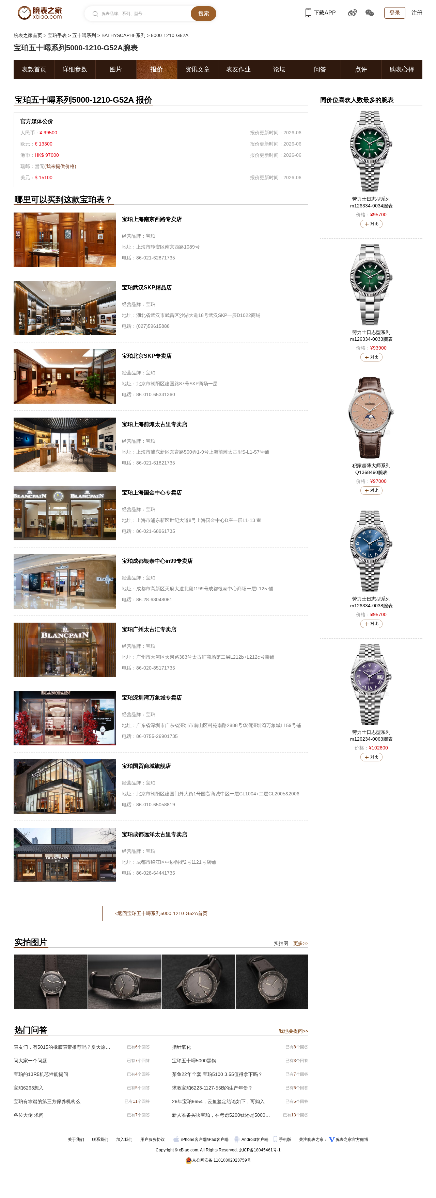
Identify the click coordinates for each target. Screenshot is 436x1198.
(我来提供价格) (60, 166)
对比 (374, 223)
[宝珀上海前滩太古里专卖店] (161, 445)
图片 (116, 69)
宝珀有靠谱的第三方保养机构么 (47, 1101)
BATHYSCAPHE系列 (123, 35)
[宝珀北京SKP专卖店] (161, 376)
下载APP (325, 13)
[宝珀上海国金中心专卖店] (161, 513)
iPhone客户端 (194, 1139)
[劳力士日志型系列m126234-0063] (371, 684)
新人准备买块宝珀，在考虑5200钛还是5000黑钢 (222, 1115)
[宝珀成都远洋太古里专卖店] (161, 855)
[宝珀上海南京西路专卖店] (161, 240)
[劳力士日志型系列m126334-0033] (371, 284)
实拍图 (281, 943)
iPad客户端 (218, 1139)
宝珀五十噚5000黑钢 (194, 1060)
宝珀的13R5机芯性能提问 (41, 1074)
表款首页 (34, 69)
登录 (394, 13)
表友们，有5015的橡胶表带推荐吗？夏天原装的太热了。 (64, 1047)
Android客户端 (255, 1139)
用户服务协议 (152, 1139)
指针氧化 (181, 1047)
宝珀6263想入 (29, 1088)
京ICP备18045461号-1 (260, 1150)
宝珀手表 (57, 35)
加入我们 (124, 1139)
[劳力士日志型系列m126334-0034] (371, 151)
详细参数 (75, 69)
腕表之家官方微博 (352, 1139)
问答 (320, 69)
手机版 (285, 1139)
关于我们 (76, 1139)
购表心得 (402, 69)
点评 (361, 69)
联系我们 (100, 1139)
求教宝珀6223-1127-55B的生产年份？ (212, 1088)
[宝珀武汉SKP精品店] (161, 308)
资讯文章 (197, 69)
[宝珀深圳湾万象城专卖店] (161, 718)
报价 (157, 69)
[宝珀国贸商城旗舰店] (161, 787)
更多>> (300, 943)
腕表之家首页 (28, 35)
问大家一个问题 (30, 1060)
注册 (416, 13)
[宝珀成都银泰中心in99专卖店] (161, 581)
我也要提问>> (293, 1031)
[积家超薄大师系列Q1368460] (371, 418)
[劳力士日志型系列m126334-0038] (371, 551)
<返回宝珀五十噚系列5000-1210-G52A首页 (161, 913)
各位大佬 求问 (29, 1115)
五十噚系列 (84, 35)
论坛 (279, 69)
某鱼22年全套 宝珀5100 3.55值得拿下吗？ (217, 1074)
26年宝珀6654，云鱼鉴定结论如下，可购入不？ (222, 1101)
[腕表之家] (40, 13)
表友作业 (238, 69)
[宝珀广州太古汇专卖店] (161, 650)
